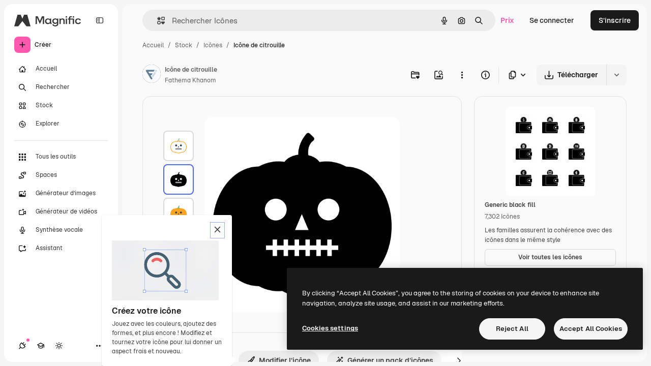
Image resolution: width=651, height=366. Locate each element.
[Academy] (41, 346)
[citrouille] (178, 146)
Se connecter (551, 20)
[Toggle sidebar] (100, 20)
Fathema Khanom (190, 80)
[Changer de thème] (59, 346)
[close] (217, 230)
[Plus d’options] (462, 75)
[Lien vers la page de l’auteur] (151, 75)
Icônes (212, 45)
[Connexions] (22, 346)
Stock (183, 45)
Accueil (153, 45)
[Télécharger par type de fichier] (518, 75)
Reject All (512, 328)
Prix (507, 20)
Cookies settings (330, 328)
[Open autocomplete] (157, 20)
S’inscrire (615, 20)
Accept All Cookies (590, 328)
